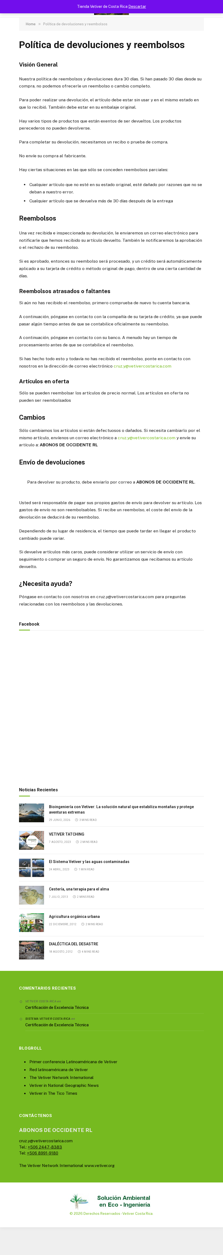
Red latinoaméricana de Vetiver (58, 1069)
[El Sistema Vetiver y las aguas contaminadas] (31, 867)
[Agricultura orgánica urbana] (31, 922)
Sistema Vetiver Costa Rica (47, 1018)
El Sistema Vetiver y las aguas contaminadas (89, 861)
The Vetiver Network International (61, 1077)
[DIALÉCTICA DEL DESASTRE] (31, 950)
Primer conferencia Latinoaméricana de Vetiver (73, 1061)
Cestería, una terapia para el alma (79, 889)
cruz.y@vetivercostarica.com (142, 366)
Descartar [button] (137, 6)
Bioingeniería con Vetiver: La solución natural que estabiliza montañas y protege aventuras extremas (121, 809)
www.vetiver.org (99, 1165)
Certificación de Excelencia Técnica (57, 1007)
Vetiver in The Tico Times (53, 1093)
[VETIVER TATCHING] (31, 840)
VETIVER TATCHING (66, 834)
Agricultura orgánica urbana (74, 916)
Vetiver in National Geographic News (64, 1085)
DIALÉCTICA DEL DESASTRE (73, 944)
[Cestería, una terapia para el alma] (31, 895)
